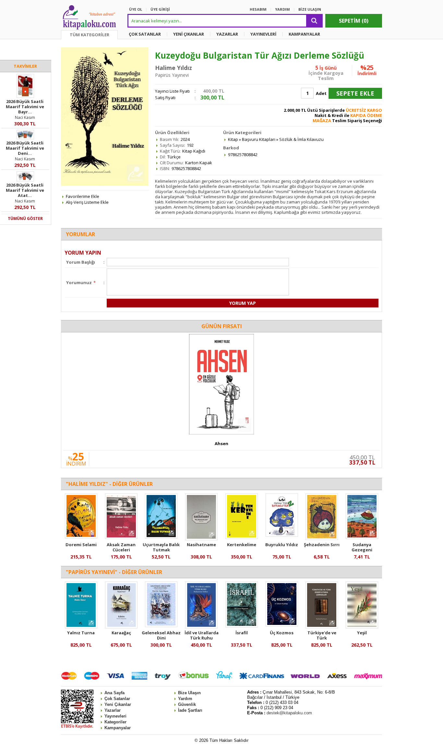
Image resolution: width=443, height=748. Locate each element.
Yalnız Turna (81, 633)
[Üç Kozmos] (282, 625)
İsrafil (241, 633)
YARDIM (282, 9)
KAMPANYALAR (304, 34)
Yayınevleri (115, 716)
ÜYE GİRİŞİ (160, 9)
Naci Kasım (25, 117)
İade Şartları (190, 710)
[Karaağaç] (121, 627)
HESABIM (258, 9)
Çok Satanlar (117, 698)
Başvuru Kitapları (258, 139)
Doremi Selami (81, 544)
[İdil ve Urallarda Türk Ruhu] (201, 627)
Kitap (233, 139)
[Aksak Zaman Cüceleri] (121, 537)
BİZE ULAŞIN (309, 9)
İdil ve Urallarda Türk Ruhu (202, 635)
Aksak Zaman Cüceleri (121, 547)
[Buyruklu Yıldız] (282, 535)
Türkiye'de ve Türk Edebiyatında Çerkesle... (321, 640)
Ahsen (221, 443)
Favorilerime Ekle (82, 196)
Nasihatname (201, 544)
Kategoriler (115, 721)
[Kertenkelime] (241, 537)
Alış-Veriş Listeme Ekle (87, 202)
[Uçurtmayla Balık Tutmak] (161, 537)
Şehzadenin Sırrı (322, 544)
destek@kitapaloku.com (289, 712)
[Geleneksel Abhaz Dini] (161, 625)
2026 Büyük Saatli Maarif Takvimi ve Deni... (25, 148)
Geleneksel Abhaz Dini (161, 635)
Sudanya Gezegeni (362, 547)
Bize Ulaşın (189, 692)
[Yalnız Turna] (81, 627)
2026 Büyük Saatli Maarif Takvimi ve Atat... (25, 190)
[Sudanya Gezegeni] (362, 537)
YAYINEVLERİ (263, 34)
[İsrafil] (241, 626)
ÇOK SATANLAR (145, 34)
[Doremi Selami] (81, 537)
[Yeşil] (362, 627)
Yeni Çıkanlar (117, 704)
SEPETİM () (353, 20)
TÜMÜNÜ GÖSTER (25, 218)
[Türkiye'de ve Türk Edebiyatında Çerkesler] (321, 627)
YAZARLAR (227, 34)
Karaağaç (121, 633)
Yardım (185, 698)
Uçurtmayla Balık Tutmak (161, 547)
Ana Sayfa (114, 692)
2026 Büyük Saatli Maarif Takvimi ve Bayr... (25, 106)
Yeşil (362, 633)
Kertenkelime (241, 544)
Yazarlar (112, 710)
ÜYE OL (135, 9)
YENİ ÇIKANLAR (188, 34)
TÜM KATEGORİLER (89, 35)
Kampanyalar (117, 727)
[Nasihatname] (201, 539)
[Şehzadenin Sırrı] (321, 538)
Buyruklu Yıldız (281, 544)
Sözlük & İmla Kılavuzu (301, 139)
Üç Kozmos (281, 633)
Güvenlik (187, 704)
